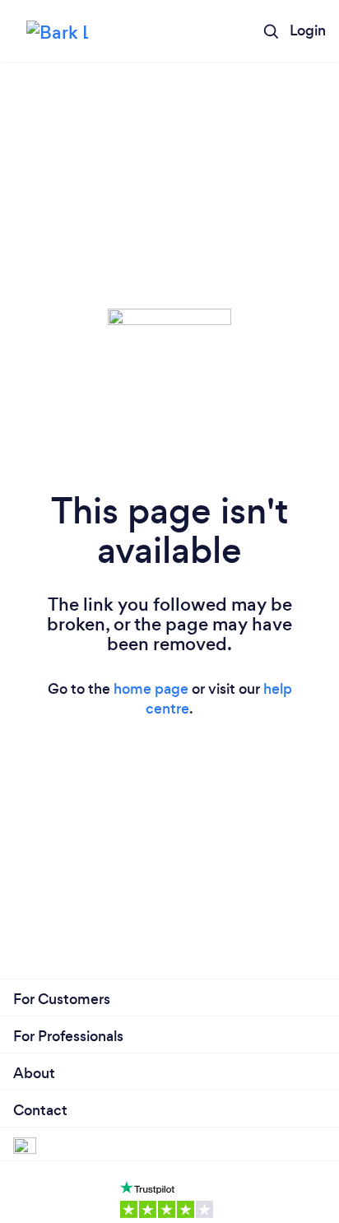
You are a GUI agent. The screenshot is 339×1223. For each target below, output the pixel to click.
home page (151, 689)
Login (308, 30)
